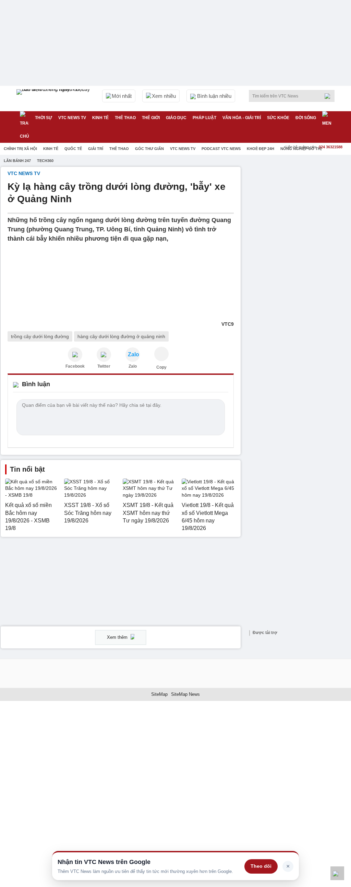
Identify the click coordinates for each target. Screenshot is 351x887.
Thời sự (43, 117)
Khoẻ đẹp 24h (260, 149)
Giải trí (95, 149)
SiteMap (159, 694)
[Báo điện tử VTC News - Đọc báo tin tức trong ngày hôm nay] (54, 98)
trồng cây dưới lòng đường (40, 336)
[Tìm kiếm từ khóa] (329, 96)
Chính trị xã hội (20, 149)
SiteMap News (185, 694)
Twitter (103, 366)
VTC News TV (182, 149)
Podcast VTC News (221, 149)
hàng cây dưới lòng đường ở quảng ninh (121, 336)
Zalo (133, 366)
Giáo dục (176, 117)
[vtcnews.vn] (75, 354)
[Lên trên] (337, 873)
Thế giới (151, 117)
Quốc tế (73, 149)
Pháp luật (204, 117)
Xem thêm (118, 637)
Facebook (75, 366)
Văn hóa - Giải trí (241, 117)
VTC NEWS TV (72, 117)
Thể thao (125, 117)
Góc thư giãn (149, 149)
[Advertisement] (298, 210)
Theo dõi (261, 866)
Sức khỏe (278, 117)
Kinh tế (100, 117)
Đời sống (305, 117)
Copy (161, 367)
